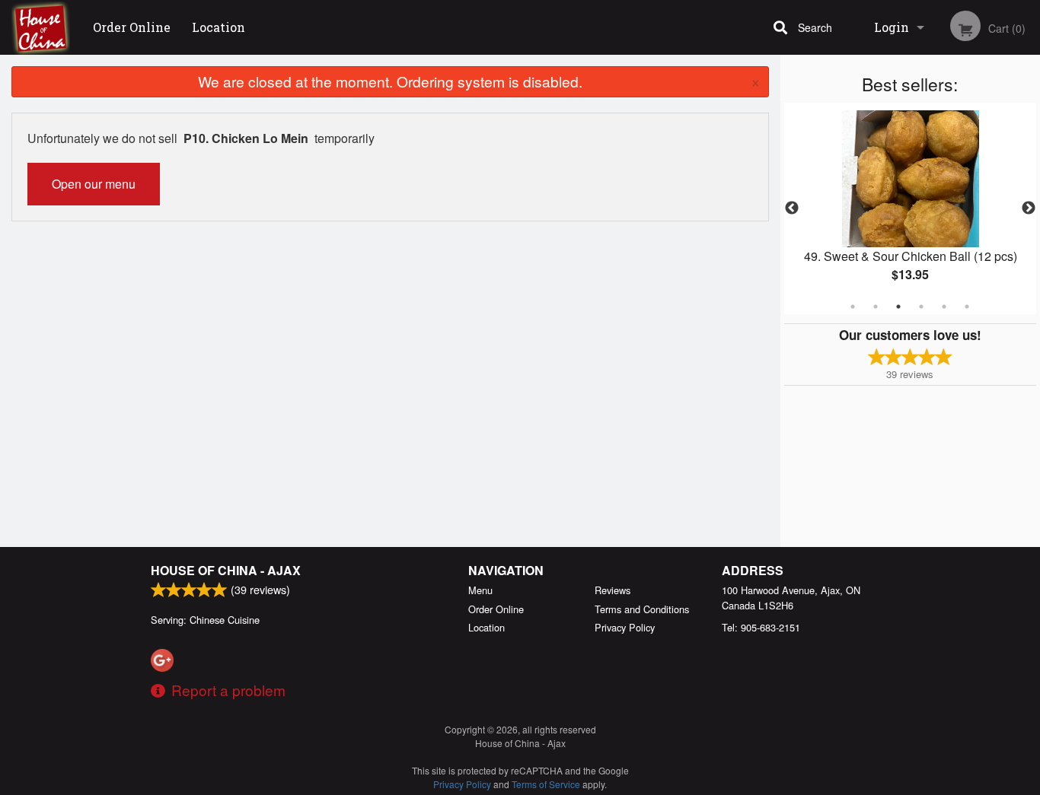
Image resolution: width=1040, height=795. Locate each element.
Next (1028, 208)
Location (218, 27)
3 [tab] (898, 306)
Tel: (761, 627)
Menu (480, 590)
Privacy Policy (625, 627)
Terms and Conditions (642, 609)
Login (891, 27)
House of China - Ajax (226, 570)
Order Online (132, 27)
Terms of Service (546, 784)
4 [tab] (921, 306)
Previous (791, 208)
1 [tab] (852, 306)
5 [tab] (944, 306)
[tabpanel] (910, 208)
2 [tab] (875, 306)
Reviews (612, 590)
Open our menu (94, 183)
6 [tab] (967, 306)
